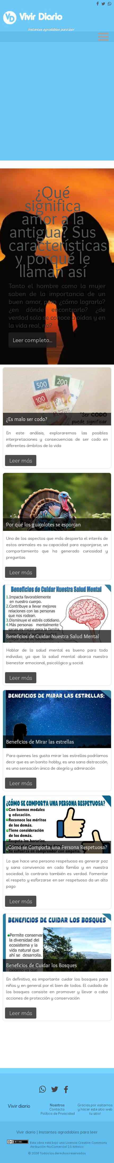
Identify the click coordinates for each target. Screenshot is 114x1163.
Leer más (20, 460)
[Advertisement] (57, 101)
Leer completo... (32, 340)
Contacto (57, 1109)
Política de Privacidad (58, 1113)
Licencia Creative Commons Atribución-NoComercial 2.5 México (68, 1145)
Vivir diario (19, 1106)
